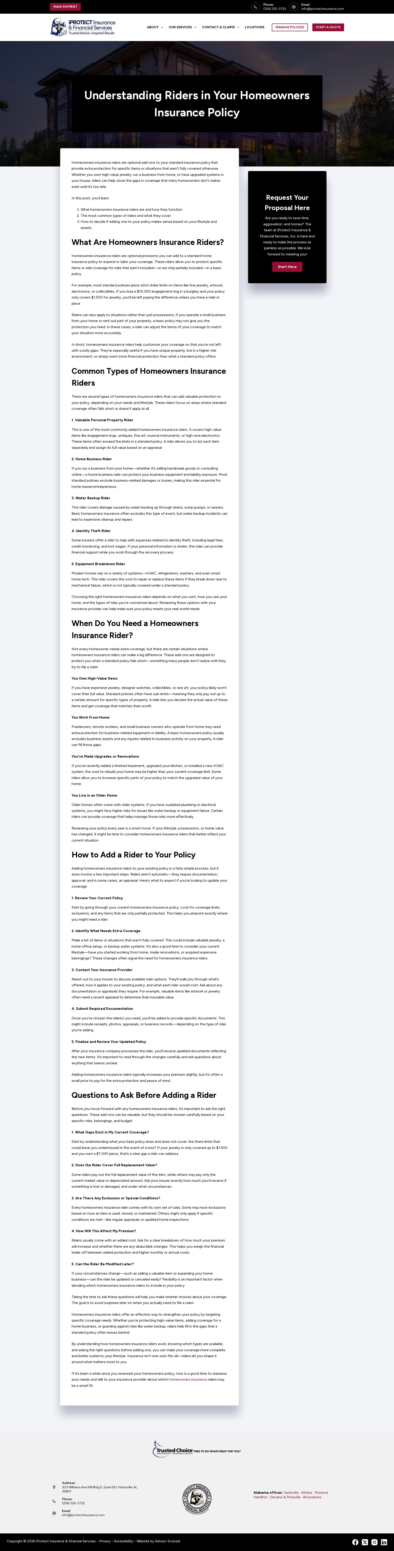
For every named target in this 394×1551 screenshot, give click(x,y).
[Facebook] (355, 1542)
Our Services (180, 27)
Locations (254, 27)
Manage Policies (290, 27)
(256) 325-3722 (274, 9)
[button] (287, 267)
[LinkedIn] (384, 1542)
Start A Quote (328, 27)
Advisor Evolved (167, 1541)
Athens (306, 1493)
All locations (312, 1497)
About (153, 27)
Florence (321, 1493)
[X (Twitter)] (365, 1542)
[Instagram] (374, 1542)
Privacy (105, 1541)
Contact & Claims (218, 27)
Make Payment (65, 6)
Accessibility (123, 1541)
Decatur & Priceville (285, 1497)
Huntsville (291, 1493)
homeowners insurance (188, 1379)
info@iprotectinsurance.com (322, 9)
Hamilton (260, 1497)
